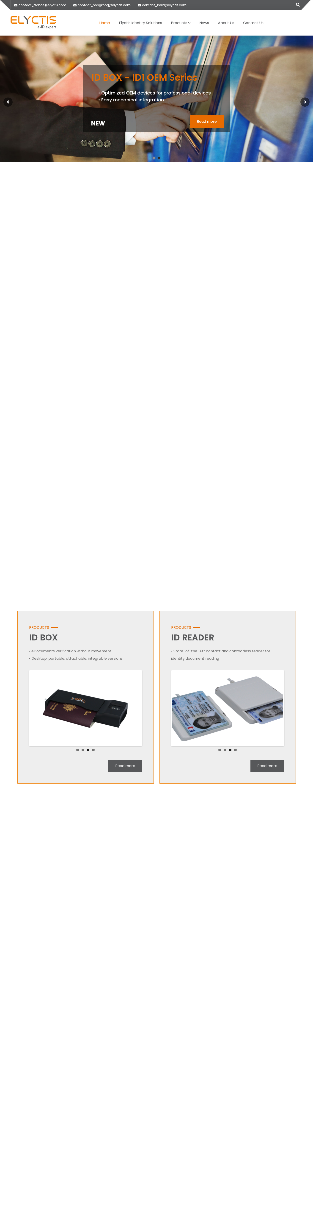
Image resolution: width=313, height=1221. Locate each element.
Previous (23, 708)
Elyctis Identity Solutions (140, 22)
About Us (226, 22)
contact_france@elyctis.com (42, 5)
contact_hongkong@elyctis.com (104, 5)
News (204, 22)
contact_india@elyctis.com (164, 5)
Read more (207, 121)
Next (148, 708)
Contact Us (253, 22)
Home (104, 22)
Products (179, 22)
